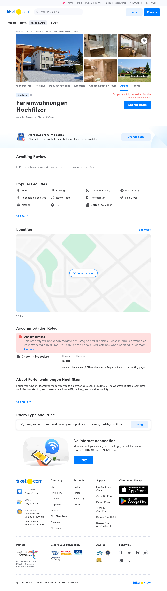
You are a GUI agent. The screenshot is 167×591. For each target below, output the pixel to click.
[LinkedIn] (137, 552)
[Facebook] (121, 552)
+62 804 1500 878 (35, 516)
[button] (83, 273)
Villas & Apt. (79, 498)
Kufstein (37, 31)
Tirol (28, 31)
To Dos (76, 504)
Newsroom (56, 492)
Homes (19, 31)
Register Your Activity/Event (103, 525)
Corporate (56, 504)
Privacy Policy (103, 502)
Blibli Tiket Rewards (116, 2)
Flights (76, 487)
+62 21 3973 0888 (35, 524)
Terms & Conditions (102, 510)
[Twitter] (129, 552)
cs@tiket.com (32, 503)
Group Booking (104, 496)
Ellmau (48, 31)
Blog (53, 487)
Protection (56, 522)
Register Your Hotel (106, 517)
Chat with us (31, 493)
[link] (134, 12)
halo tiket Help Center (103, 489)
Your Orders (136, 2)
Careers (55, 498)
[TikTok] (129, 560)
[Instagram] (121, 560)
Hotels (76, 492)
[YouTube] (145, 552)
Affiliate (54, 510)
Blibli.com (56, 528)
